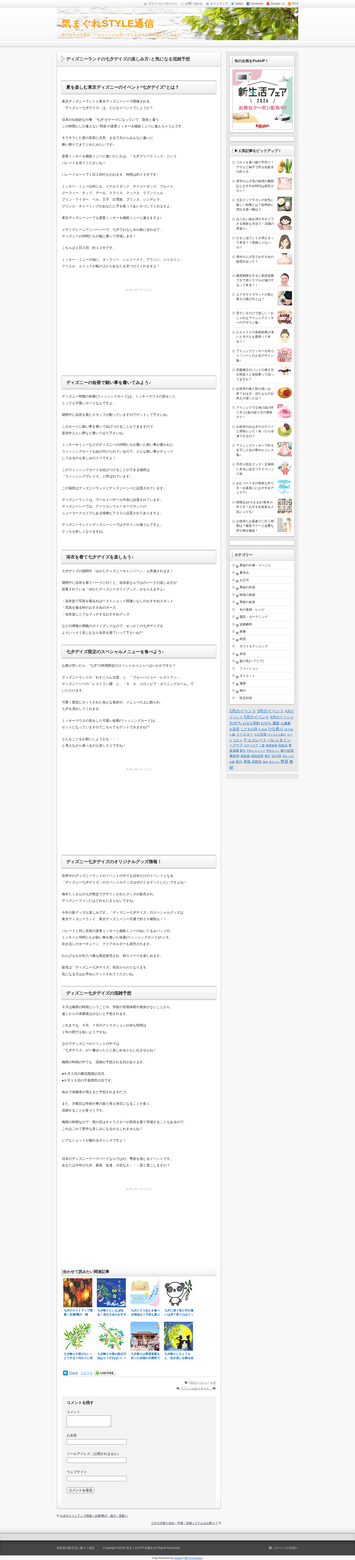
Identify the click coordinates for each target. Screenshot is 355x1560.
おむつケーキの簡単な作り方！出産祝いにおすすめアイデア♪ (255, 487)
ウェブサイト (77, 1472)
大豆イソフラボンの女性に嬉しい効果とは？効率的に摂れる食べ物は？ (255, 204)
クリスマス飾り (277, 734)
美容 (243, 654)
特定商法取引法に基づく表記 (75, 1548)
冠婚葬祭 (246, 624)
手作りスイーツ (256, 750)
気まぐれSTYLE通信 (108, 23)
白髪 (232, 761)
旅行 (243, 690)
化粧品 (283, 745)
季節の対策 (247, 587)
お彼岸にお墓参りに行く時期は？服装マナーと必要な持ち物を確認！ (255, 525)
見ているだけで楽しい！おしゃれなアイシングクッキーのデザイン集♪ (255, 317)
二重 (262, 745)
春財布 (234, 756)
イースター (244, 734)
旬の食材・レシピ (252, 609)
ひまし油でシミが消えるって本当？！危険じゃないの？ (255, 242)
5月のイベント (256, 717)
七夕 (213, 1382)
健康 (243, 683)
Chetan (178, 1558)
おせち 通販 (270, 723)
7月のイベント (198, 1382)
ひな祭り (276, 729)
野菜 (284, 761)
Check (73, 1373)
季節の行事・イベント (255, 565)
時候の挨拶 (247, 595)
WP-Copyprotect (193, 1558)
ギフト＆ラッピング (254, 646)
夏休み (244, 572)
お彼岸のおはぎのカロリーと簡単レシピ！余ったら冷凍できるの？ (255, 431)
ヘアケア (236, 745)
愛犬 (243, 750)
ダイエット (247, 676)
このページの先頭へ (284, 1548)
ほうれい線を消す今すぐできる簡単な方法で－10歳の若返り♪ (255, 223)
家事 (243, 631)
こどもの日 (249, 729)
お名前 (72, 1435)
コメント (73, 1412)
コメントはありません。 (196, 1388)
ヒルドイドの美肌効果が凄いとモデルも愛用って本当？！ (255, 336)
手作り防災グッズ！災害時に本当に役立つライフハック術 (255, 469)
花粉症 (257, 762)
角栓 (265, 761)
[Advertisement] (139, 327)
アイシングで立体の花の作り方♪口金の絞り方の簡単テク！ (255, 412)
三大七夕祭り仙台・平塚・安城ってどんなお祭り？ (184, 1523)
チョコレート (255, 740)
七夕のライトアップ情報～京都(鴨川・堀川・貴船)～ (94, 1515)
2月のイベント (242, 710)
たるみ (262, 729)
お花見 (234, 729)
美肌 (247, 761)
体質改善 (271, 745)
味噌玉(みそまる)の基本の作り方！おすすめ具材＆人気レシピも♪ (255, 506)
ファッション (249, 668)
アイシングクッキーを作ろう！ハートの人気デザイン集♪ (255, 355)
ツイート (86, 1373)
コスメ (237, 740)
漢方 (267, 756)
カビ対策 (260, 734)
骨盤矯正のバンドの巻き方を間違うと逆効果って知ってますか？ (255, 374)
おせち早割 (251, 723)
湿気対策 (257, 756)
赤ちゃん (274, 761)
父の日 (276, 756)
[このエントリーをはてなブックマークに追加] (65, 1373)
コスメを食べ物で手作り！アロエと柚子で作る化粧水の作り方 (255, 166)
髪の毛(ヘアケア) (251, 661)
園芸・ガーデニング (254, 617)
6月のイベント (282, 717)
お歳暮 (286, 723)
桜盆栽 (245, 756)
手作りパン (272, 750)
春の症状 (287, 750)
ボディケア (251, 745)
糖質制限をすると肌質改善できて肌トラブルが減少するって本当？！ (255, 280)
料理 (243, 639)
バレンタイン (279, 740)
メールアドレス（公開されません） (94, 1454)
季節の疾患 (247, 602)
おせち (235, 723)
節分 (239, 762)
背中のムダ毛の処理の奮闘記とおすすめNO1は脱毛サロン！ (255, 185)
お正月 (244, 580)
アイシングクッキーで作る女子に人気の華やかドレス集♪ (255, 450)
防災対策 (246, 698)
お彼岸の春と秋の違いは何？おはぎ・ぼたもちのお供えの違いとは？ (255, 393)
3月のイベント (270, 711)
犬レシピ (288, 756)
